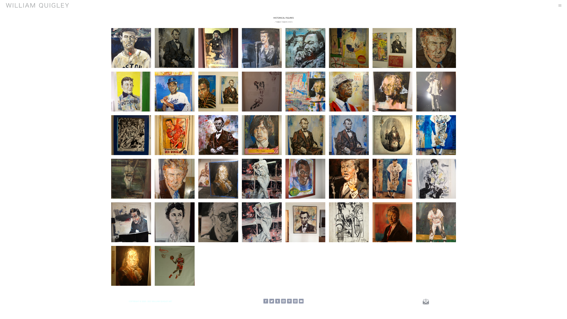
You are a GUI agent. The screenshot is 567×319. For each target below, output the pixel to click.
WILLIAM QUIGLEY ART (162, 301)
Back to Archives (285, 22)
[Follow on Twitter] (271, 301)
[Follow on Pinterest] (289, 301)
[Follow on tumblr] (277, 301)
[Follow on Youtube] (301, 301)
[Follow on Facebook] (265, 301)
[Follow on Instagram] (283, 301)
